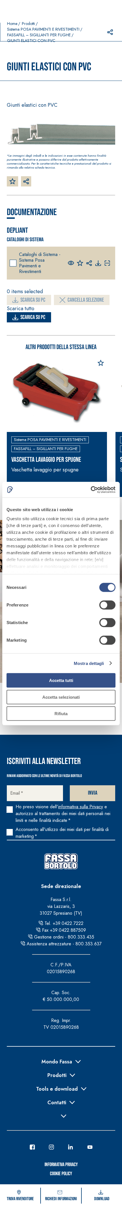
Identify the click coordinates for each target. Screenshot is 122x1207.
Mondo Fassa (56, 1061)
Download (102, 1199)
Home (12, 24)
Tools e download (57, 1088)
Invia (92, 793)
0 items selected (25, 291)
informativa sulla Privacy (80, 806)
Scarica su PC (32, 300)
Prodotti (28, 24)
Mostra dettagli (89, 663)
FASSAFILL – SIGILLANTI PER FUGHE (39, 35)
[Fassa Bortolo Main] (61, 861)
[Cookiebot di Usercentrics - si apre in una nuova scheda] (90, 489)
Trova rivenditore (20, 1199)
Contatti (56, 1102)
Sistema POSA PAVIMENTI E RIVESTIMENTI (43, 29)
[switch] (107, 605)
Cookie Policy (61, 1174)
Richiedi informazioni (61, 1199)
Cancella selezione (86, 300)
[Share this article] (110, 32)
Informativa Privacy (61, 1165)
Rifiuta (61, 713)
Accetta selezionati (61, 696)
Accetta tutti (61, 680)
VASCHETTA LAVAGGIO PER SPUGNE (46, 460)
